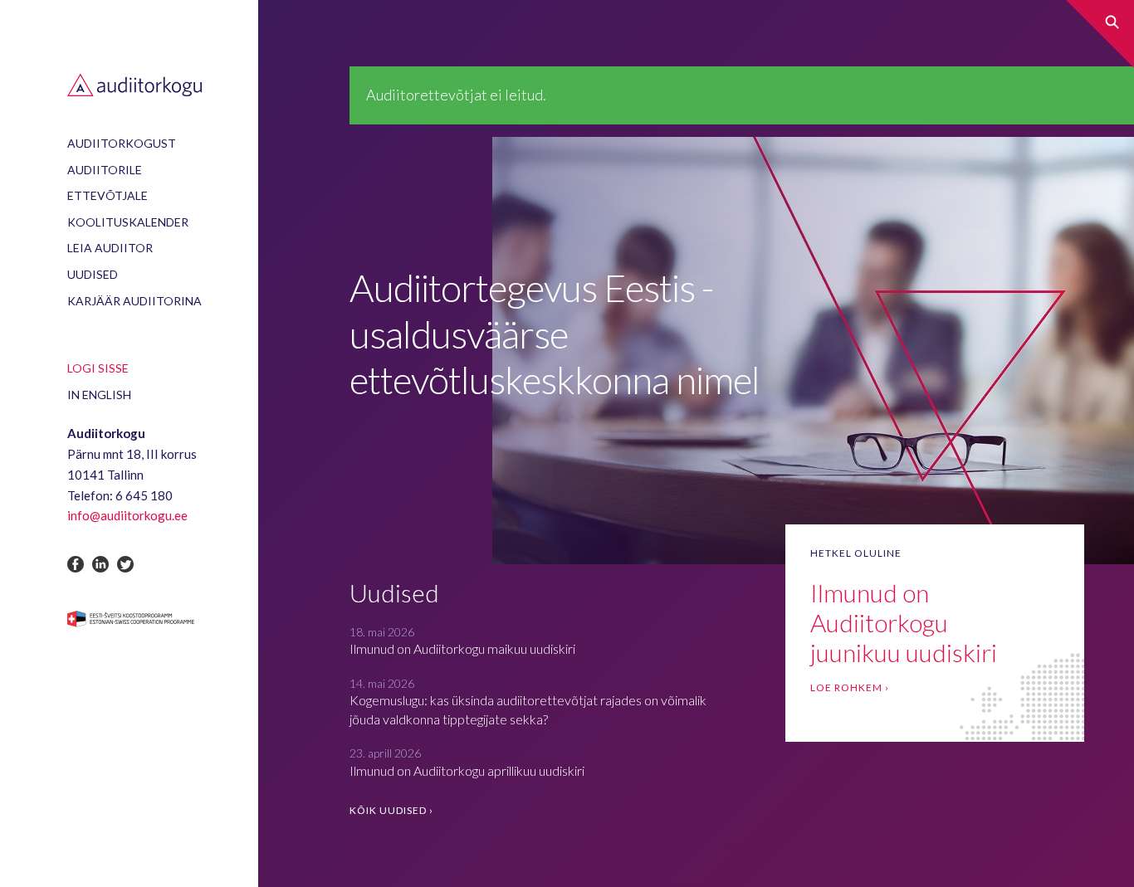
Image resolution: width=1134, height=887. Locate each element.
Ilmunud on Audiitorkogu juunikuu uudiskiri (903, 622)
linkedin (100, 564)
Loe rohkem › (849, 687)
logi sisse (98, 368)
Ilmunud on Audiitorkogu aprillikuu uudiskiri (466, 770)
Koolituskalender (127, 222)
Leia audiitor (110, 248)
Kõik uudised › (391, 810)
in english (99, 394)
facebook (75, 564)
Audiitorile (104, 170)
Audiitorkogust (121, 143)
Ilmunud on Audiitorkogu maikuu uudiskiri (462, 648)
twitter (125, 564)
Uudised (92, 274)
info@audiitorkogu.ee (127, 515)
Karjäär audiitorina (134, 301)
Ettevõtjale (107, 195)
